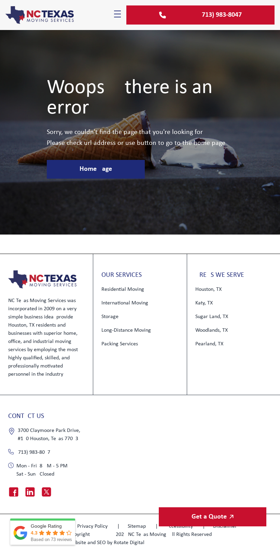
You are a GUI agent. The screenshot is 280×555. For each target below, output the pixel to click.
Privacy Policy (93, 526)
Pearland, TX (209, 344)
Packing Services (119, 344)
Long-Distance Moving (126, 330)
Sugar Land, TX (211, 316)
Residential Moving (122, 289)
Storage (109, 316)
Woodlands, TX (211, 330)
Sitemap (137, 526)
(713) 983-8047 (33, 452)
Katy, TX (204, 303)
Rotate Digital (129, 542)
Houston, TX (208, 289)
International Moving (124, 303)
